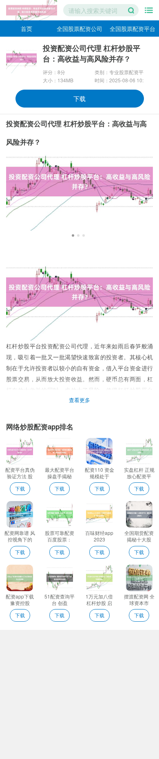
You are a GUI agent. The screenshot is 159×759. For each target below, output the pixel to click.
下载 (79, 98)
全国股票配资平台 (132, 28)
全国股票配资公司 (79, 28)
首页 (26, 28)
